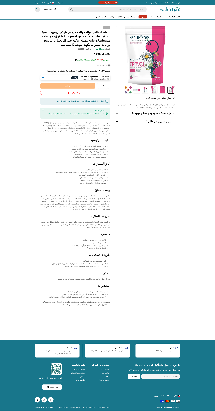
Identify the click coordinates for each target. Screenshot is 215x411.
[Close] (43, 100)
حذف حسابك (39, 407)
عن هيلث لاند (175, 3)
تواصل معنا (165, 3)
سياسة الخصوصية (104, 407)
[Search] (71, 9)
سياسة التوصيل (62, 407)
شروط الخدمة (75, 407)
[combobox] (107, 9)
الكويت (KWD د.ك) (44, 3)
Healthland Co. (168, 407)
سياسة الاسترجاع (89, 407)
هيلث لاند (159, 407)
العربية (60, 3)
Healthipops (99, 49)
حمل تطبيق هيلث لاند (152, 3)
